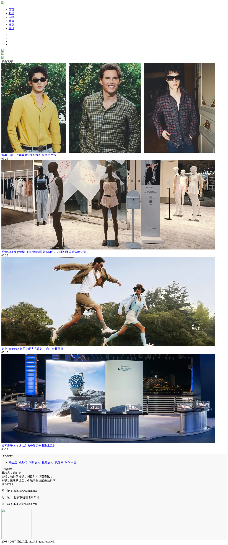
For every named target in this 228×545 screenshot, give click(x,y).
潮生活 (13, 462)
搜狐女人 (47, 462)
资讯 (11, 28)
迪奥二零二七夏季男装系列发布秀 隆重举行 (28, 155)
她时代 (23, 462)
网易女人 (34, 462)
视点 (11, 24)
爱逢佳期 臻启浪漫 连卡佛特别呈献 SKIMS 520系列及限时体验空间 (43, 251)
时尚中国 (70, 462)
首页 (11, 9)
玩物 (11, 17)
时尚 (11, 13)
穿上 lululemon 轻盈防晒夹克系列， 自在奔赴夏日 (32, 348)
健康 (11, 20)
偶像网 (59, 462)
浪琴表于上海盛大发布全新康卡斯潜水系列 (28, 445)
